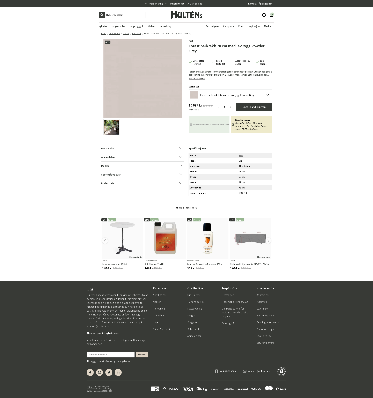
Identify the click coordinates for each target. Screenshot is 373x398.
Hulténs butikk (195, 301)
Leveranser (262, 308)
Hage (156, 322)
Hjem (103, 33)
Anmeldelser (194, 336)
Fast (191, 40)
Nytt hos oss (160, 295)
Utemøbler (114, 33)
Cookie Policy (263, 336)
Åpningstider (265, 3)
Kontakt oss (263, 295)
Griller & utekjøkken (163, 329)
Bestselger (228, 295)
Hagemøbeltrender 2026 (235, 301)
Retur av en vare (265, 342)
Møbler (157, 301)
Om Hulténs (193, 295)
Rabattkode (193, 329)
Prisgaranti (193, 322)
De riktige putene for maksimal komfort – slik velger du (235, 312)
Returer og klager (265, 315)
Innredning (159, 308)
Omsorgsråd (228, 323)
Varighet (191, 315)
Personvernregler (265, 329)
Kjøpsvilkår (262, 301)
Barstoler (136, 33)
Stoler (126, 33)
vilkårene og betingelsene (116, 361)
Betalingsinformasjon (267, 322)
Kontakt (252, 3)
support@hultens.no (98, 326)
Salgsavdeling (194, 308)
